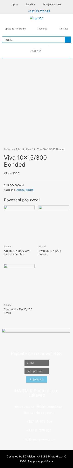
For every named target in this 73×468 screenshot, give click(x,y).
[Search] (68, 40)
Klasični (30, 149)
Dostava (64, 28)
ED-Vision (29, 456)
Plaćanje (42, 28)
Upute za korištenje (15, 28)
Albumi (20, 149)
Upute (14, 4)
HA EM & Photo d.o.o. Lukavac (36, 393)
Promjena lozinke (52, 4)
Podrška (30, 4)
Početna (8, 149)
